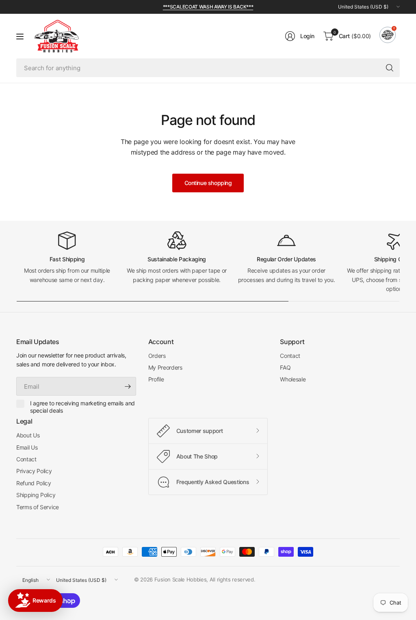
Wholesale (293, 379)
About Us (27, 435)
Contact (290, 355)
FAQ (285, 367)
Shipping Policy (35, 494)
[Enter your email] (128, 386)
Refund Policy (33, 483)
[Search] (389, 67)
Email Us (26, 447)
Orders (157, 355)
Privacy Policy (34, 470)
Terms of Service (37, 507)
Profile (156, 379)
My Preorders (165, 367)
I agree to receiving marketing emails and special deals (82, 407)
